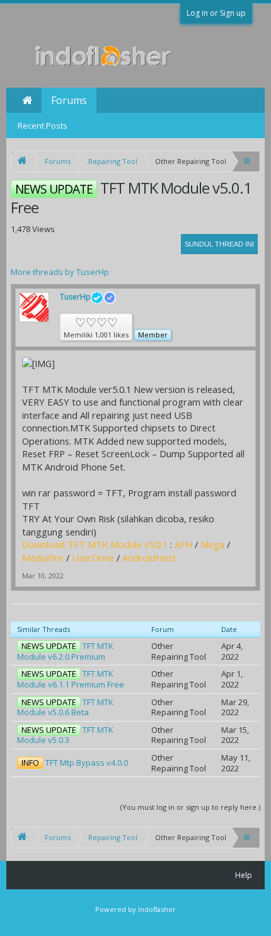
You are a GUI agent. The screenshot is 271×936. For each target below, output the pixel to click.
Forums (69, 100)
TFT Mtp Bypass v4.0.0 (86, 762)
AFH (183, 544)
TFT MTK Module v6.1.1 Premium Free (70, 679)
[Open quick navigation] (248, 160)
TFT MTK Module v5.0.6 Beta (65, 707)
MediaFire (43, 557)
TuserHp (75, 296)
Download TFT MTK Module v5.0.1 (95, 544)
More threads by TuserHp (60, 272)
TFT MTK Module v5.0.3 (65, 735)
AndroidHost (149, 557)
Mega (212, 544)
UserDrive (93, 557)
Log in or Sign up (216, 13)
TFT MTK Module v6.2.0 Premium (65, 651)
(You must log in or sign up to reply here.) (190, 807)
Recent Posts (42, 125)
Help (243, 875)
